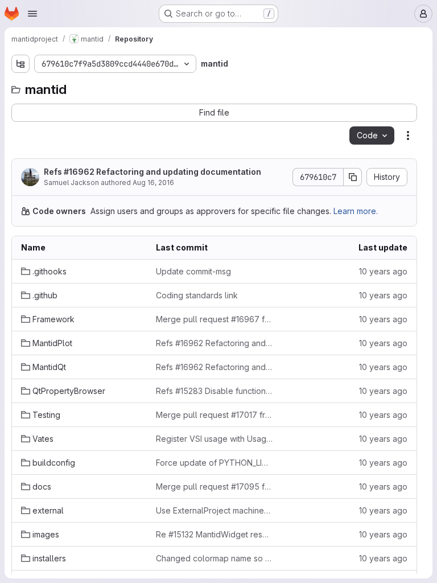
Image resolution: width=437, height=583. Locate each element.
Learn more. (355, 211)
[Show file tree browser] (20, 64)
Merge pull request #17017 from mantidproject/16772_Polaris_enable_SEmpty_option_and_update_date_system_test (214, 415)
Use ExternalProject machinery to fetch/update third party (214, 510)
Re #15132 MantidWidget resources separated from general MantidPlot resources (214, 534)
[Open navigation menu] (32, 14)
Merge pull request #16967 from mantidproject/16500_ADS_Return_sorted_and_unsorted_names (214, 319)
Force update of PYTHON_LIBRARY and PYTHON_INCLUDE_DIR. (214, 462)
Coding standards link (197, 295)
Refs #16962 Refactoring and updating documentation (152, 171)
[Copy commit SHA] (353, 177)
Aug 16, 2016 (153, 182)
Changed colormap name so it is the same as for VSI (214, 558)
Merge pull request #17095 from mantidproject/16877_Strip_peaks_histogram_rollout (214, 486)
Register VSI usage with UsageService (214, 439)
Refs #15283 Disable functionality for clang (214, 391)
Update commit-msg (193, 271)
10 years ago (383, 271)
